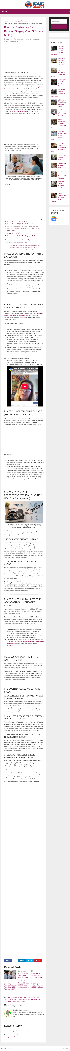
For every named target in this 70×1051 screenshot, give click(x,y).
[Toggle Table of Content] (40, 219)
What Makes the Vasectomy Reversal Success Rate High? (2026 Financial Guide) (10, 985)
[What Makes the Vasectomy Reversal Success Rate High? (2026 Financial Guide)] (10, 974)
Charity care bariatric (29, 997)
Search (59, 27)
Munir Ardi (8, 39)
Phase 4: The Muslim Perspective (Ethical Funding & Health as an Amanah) (23, 229)
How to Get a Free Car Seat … (62, 157)
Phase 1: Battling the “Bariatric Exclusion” (18, 222)
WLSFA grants (21, 1001)
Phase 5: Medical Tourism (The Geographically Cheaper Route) (22, 237)
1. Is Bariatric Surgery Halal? (16, 232)
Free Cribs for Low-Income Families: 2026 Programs (62, 175)
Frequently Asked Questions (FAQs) (16, 242)
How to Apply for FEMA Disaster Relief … (62, 83)
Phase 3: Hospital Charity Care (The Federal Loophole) (22, 226)
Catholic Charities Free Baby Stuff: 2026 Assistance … (58, 197)
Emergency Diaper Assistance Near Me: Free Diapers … (59, 186)
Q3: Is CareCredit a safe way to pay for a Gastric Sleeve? (24, 247)
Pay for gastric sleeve (20, 999)
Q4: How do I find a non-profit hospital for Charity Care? (23, 249)
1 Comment (15, 41)
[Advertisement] (37, 57)
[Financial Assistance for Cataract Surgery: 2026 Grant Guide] (37, 974)
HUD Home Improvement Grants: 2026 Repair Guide (62, 113)
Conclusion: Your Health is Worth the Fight (18, 240)
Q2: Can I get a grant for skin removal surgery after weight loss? (25, 245)
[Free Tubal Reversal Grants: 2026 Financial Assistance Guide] (24, 974)
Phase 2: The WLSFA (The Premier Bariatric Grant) (21, 224)
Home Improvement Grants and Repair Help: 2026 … (58, 72)
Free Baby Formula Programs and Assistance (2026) (58, 147)
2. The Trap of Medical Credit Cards (18, 234)
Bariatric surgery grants (15, 997)
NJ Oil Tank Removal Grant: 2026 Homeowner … (58, 93)
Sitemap (65, 1048)
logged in (14, 1031)
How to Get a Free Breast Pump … (62, 165)
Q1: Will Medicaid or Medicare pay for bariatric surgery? (23, 243)
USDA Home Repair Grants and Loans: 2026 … (62, 103)
